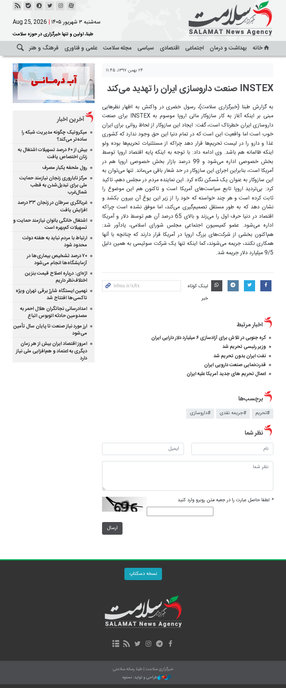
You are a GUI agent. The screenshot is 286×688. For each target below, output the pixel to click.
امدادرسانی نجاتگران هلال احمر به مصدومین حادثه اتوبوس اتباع (53, 312)
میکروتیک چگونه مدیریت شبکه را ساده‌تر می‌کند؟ (54, 136)
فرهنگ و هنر (43, 48)
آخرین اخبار (70, 120)
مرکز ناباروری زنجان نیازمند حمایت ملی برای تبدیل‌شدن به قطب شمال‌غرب (53, 185)
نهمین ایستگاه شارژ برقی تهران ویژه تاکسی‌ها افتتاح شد (51, 294)
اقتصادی (169, 48)
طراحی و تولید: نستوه (140, 678)
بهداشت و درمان (228, 48)
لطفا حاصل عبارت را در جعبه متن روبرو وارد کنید (225, 500)
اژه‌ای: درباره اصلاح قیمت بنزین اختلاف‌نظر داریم (56, 277)
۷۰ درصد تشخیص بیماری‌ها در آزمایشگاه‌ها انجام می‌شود (57, 259)
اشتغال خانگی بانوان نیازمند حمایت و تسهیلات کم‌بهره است (50, 224)
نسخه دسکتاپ (143, 574)
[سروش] (38, 5)
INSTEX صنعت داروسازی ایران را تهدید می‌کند (190, 88)
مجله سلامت (117, 48)
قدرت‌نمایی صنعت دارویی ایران (235, 365)
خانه (258, 48)
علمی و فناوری (80, 48)
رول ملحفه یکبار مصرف (64, 168)
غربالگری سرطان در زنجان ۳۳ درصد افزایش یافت (52, 206)
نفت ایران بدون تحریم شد (239, 356)
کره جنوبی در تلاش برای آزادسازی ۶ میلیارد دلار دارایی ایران (208, 338)
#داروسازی (200, 413)
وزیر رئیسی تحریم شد (244, 347)
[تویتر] (49, 5)
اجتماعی (194, 48)
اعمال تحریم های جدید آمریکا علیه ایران (226, 374)
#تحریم (262, 413)
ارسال (112, 528)
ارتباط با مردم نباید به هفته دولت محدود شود (54, 241)
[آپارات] (71, 5)
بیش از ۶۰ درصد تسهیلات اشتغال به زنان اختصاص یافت (52, 153)
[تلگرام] (159, 644)
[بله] (27, 5)
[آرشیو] (115, 644)
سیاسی (145, 48)
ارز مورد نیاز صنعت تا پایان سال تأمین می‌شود (50, 329)
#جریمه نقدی (233, 413)
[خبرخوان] (17, 5)
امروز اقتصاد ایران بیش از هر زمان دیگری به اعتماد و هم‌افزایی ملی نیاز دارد (51, 351)
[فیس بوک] (170, 644)
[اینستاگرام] (60, 5)
